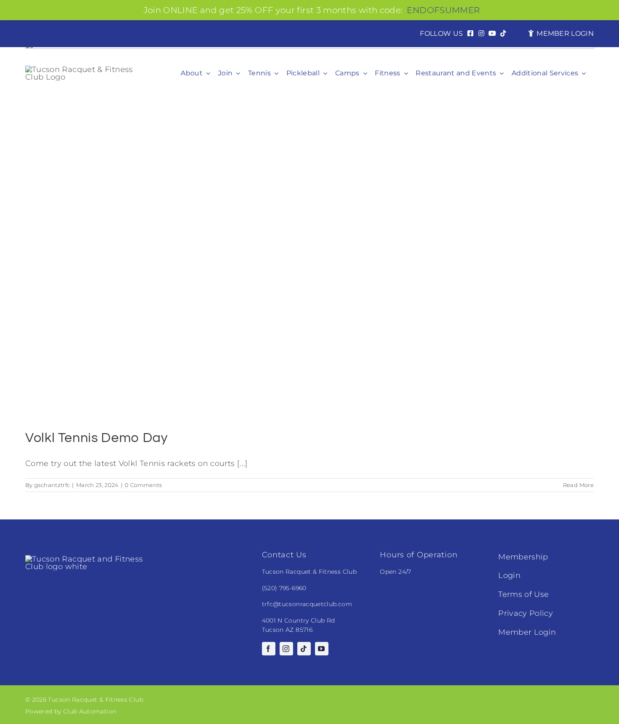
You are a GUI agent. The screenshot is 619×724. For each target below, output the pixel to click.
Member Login (527, 632)
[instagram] (286, 648)
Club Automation (89, 711)
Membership (523, 557)
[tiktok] (304, 648)
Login (509, 575)
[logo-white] (88, 559)
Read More (578, 485)
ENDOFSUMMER (443, 10)
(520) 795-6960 (284, 588)
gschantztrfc (52, 485)
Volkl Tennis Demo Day (96, 438)
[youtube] (321, 648)
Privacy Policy (525, 613)
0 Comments (143, 485)
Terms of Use (523, 594)
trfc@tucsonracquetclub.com (307, 604)
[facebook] (268, 648)
